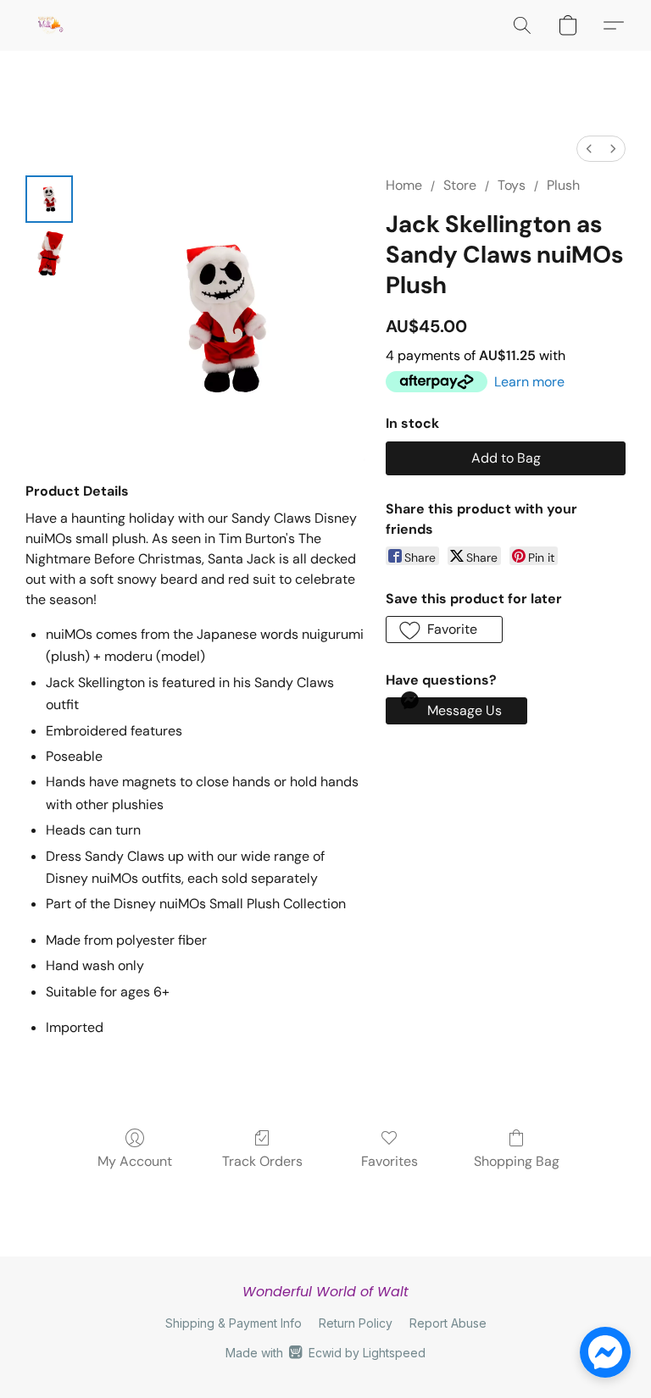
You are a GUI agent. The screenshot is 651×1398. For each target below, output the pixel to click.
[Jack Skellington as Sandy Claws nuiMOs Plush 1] (49, 253)
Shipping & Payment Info (233, 1323)
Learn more (529, 382)
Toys (512, 185)
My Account (134, 1161)
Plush (563, 185)
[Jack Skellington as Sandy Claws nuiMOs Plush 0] (49, 199)
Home (404, 185)
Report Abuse (448, 1323)
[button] (49, 25)
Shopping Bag (516, 1161)
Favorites (389, 1161)
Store (459, 185)
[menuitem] (589, 148)
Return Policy (355, 1323)
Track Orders (262, 1161)
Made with (325, 1352)
